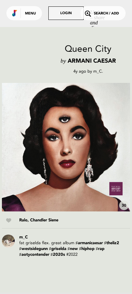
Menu (30, 13)
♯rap (100, 249)
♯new (73, 249)
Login (66, 13)
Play (66, 147)
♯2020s (58, 255)
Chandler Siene (44, 220)
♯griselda (57, 249)
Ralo (23, 220)
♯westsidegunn (33, 249)
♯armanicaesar (89, 243)
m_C (97, 71)
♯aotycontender (34, 255)
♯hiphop (87, 249)
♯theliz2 (111, 243)
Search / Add (106, 13)
